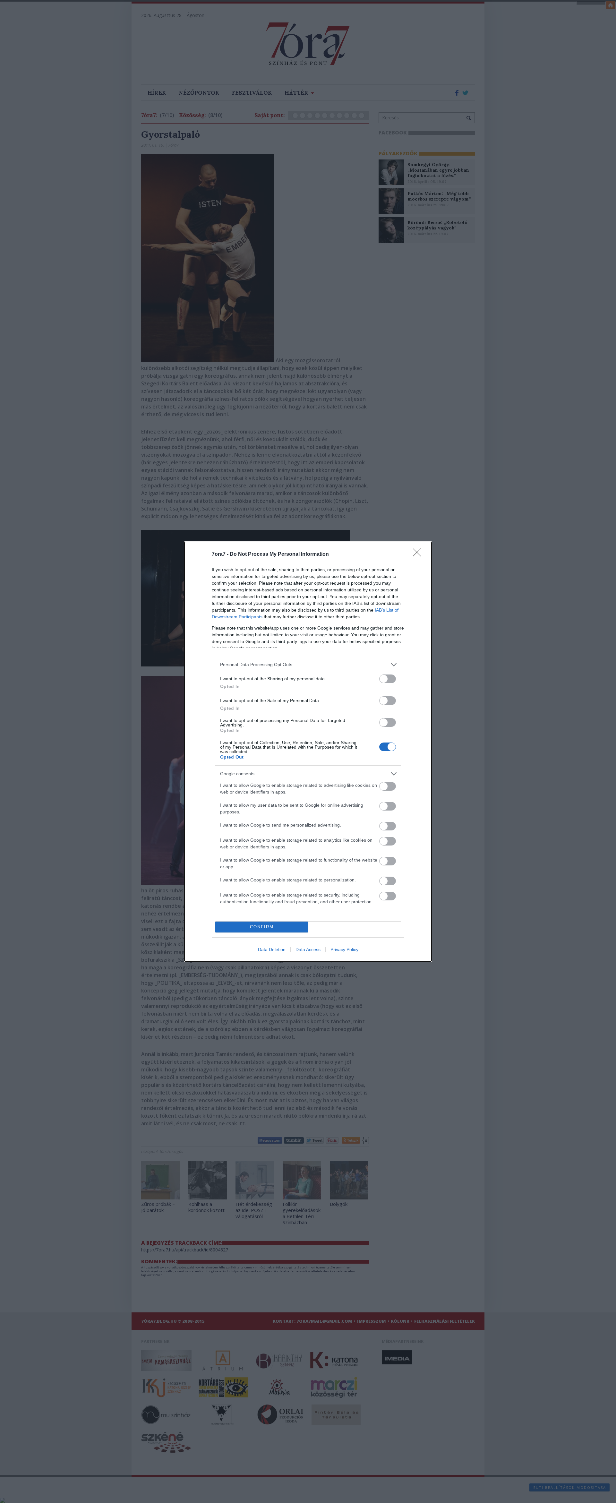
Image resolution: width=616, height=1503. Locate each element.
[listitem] (308, 664)
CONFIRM (262, 926)
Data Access (308, 949)
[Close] (419, 554)
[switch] (387, 678)
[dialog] (308, 751)
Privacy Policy (344, 949)
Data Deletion (272, 949)
